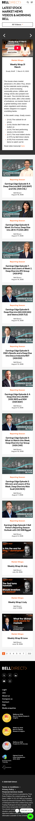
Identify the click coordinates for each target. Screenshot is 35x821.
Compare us (7, 699)
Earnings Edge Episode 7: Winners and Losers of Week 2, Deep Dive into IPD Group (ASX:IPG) (17, 270)
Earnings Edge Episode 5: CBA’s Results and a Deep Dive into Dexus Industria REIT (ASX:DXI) (17, 354)
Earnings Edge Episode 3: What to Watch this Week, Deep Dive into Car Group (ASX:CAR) (17, 441)
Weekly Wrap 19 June (17, 638)
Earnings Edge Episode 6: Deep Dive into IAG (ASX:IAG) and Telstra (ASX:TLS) (17, 312)
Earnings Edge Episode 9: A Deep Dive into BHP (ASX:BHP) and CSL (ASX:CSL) (17, 186)
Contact (5, 702)
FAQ (4, 705)
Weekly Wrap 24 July (17, 566)
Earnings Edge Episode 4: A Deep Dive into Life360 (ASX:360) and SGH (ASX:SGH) (17, 398)
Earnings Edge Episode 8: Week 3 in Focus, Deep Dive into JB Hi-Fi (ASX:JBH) (17, 227)
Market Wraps (17, 60)
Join (4, 693)
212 (29, 653)
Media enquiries (9, 708)
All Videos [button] (17, 24)
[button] (32, 2)
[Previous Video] (31, 35)
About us (6, 696)
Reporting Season (17, 180)
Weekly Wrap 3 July (17, 602)
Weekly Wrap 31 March (17, 65)
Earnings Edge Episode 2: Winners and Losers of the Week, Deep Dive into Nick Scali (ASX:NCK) (17, 485)
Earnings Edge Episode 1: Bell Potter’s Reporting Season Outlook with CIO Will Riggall (17, 527)
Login (4, 690)
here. (23, 146)
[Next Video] (4, 35)
